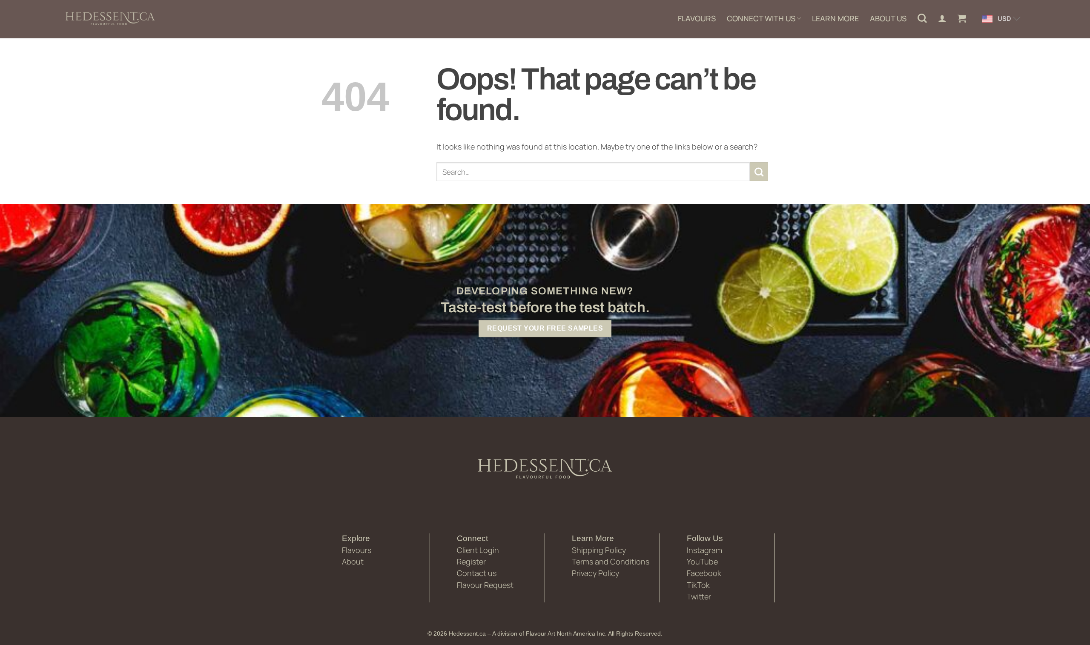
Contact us (476, 573)
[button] (962, 18)
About (353, 561)
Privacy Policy (595, 573)
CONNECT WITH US (761, 18)
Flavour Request (485, 585)
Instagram (704, 550)
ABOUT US (888, 18)
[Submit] (759, 171)
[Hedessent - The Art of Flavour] (110, 19)
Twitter (699, 596)
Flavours (356, 550)
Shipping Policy (599, 550)
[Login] (942, 18)
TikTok (698, 585)
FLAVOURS (697, 18)
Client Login (478, 550)
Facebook (704, 573)
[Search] (922, 18)
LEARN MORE (835, 18)
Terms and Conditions (610, 561)
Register (471, 561)
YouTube (702, 561)
